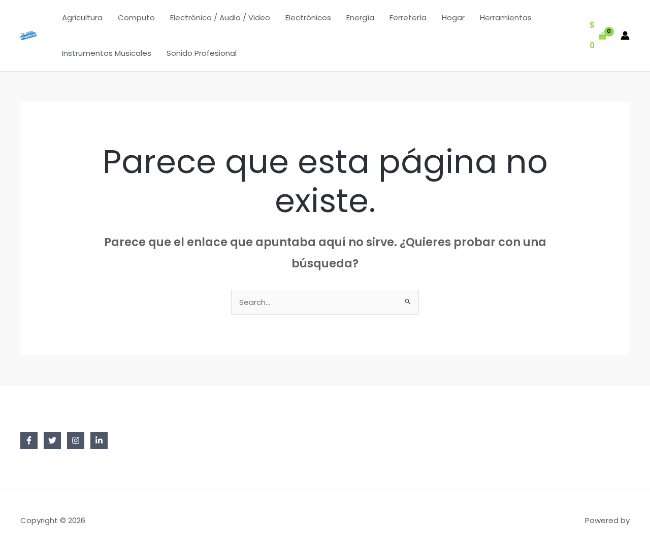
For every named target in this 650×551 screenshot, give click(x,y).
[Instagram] (75, 440)
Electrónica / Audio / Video (220, 17)
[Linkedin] (99, 440)
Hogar (453, 17)
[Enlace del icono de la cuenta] (625, 35)
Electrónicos (308, 17)
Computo (136, 17)
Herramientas (506, 17)
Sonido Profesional (202, 53)
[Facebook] (29, 440)
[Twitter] (52, 440)
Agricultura (82, 17)
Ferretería (408, 17)
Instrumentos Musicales (106, 53)
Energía (360, 17)
